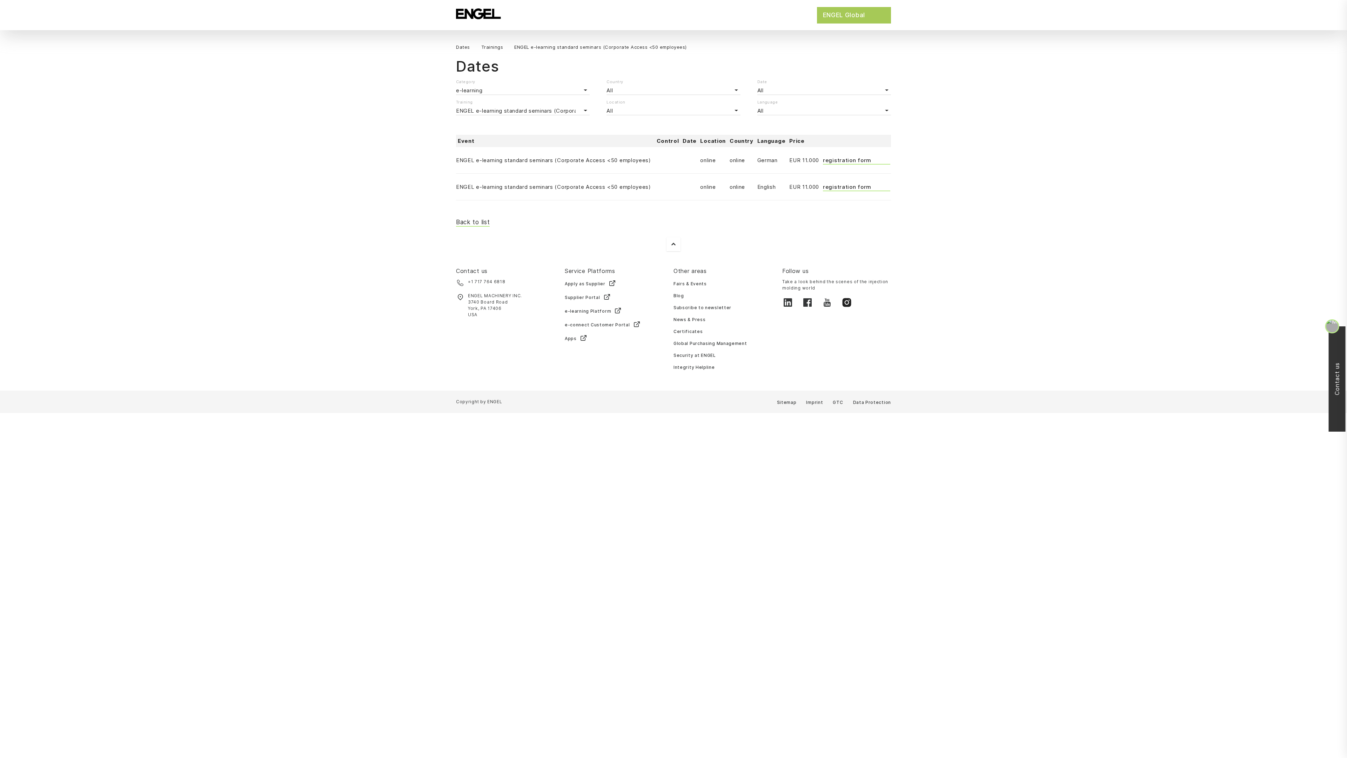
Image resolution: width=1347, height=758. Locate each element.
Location (616, 102)
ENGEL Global (844, 15)
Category (465, 81)
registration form (847, 160)
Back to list (473, 222)
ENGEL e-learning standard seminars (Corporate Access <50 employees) (553, 160)
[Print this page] (889, 47)
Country (615, 81)
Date (762, 81)
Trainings (492, 47)
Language (767, 102)
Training (464, 102)
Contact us (1338, 379)
